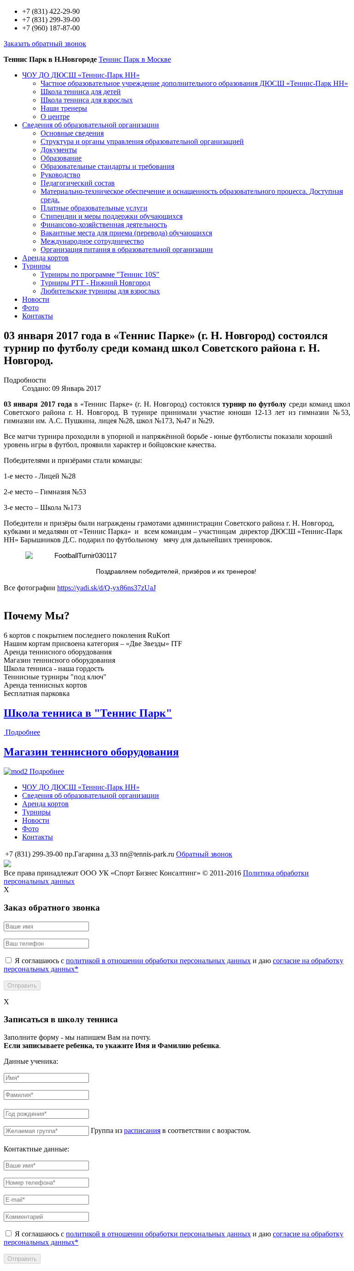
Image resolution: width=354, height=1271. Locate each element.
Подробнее (23, 732)
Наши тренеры (64, 108)
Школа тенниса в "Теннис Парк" (88, 713)
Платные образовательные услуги (94, 208)
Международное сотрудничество (92, 241)
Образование (61, 158)
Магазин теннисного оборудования (91, 752)
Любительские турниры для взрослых (100, 291)
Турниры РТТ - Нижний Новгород (95, 283)
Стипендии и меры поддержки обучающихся (112, 216)
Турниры (36, 266)
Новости (35, 299)
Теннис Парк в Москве (135, 59)
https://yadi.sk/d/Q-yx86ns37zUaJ (106, 588)
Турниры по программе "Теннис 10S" (100, 274)
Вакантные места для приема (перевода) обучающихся (126, 233)
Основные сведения (72, 133)
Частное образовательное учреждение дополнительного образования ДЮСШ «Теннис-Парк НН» (194, 83)
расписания (142, 1130)
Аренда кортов (45, 258)
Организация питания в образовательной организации (127, 249)
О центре (55, 116)
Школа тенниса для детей (81, 92)
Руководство (60, 175)
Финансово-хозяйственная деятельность (104, 224)
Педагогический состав (78, 183)
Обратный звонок (204, 854)
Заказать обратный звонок (45, 44)
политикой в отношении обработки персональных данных (158, 961)
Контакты (37, 316)
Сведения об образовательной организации (90, 125)
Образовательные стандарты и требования (107, 166)
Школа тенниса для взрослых (87, 100)
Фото (30, 308)
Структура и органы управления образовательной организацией (142, 141)
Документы (59, 150)
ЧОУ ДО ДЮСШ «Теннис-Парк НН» (81, 75)
